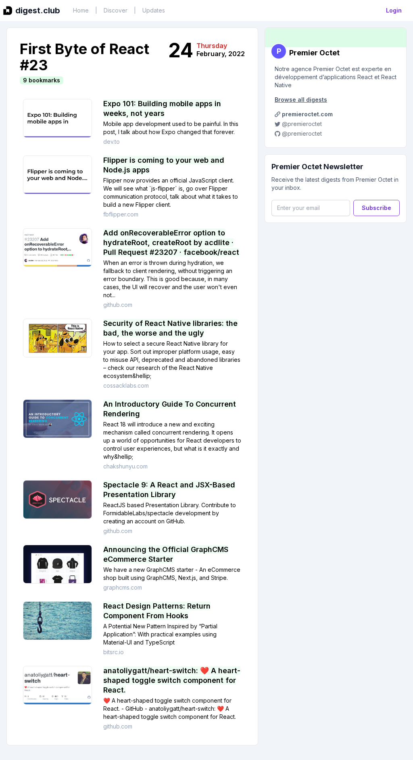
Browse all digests (301, 99)
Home (81, 10)
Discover (115, 10)
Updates (153, 10)
